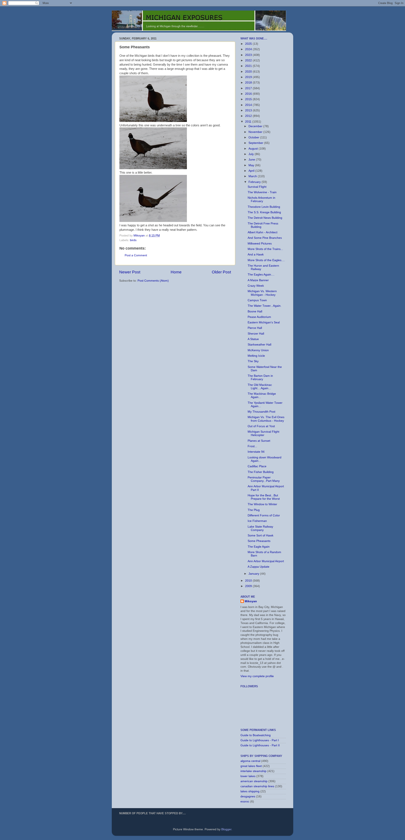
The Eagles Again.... (261, 274)
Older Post (221, 272)
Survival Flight (257, 186)
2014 (249, 105)
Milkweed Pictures (260, 243)
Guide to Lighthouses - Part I (259, 740)
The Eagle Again (259, 546)
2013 (249, 110)
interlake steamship (253, 771)
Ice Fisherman (257, 521)
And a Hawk (256, 254)
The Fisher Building (261, 472)
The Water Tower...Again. (264, 305)
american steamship (253, 781)
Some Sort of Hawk (260, 535)
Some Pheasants (259, 541)
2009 (249, 586)
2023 (249, 55)
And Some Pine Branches (265, 237)
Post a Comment (136, 255)
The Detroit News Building (265, 217)
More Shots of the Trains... (265, 249)
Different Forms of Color (264, 515)
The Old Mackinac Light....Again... (260, 386)
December (255, 126)
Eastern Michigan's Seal (264, 322)
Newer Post (129, 272)
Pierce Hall (255, 328)
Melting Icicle (256, 355)
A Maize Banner (258, 280)
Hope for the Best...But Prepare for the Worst (264, 497)
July (251, 154)
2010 (249, 580)
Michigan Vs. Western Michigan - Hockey (262, 293)
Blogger (226, 829)
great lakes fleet (251, 766)
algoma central (250, 761)
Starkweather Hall (259, 344)
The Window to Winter (262, 504)
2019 (249, 77)
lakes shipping (249, 791)
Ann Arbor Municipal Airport (266, 561)
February (255, 182)
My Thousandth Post (261, 411)
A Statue (253, 339)
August (253, 148)
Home (176, 272)
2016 (249, 93)
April (251, 170)
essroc (244, 801)
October (254, 137)
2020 (249, 71)
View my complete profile (257, 676)
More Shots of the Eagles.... (266, 260)
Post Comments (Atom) (153, 280)
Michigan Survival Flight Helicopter (263, 433)
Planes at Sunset (259, 440)
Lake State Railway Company (260, 528)
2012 (249, 115)
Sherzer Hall (256, 333)
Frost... (252, 446)
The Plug (254, 510)
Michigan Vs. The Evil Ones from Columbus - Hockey (266, 419)
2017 (249, 88)
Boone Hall (255, 311)
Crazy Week (256, 285)
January (254, 573)
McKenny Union (258, 350)
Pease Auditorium (259, 317)
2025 (249, 43)
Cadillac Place (257, 466)
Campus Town (257, 300)
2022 (249, 60)
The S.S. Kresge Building (264, 212)
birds (133, 240)
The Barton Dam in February (260, 377)
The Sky (253, 361)
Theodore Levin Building (264, 206)
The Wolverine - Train (262, 192)
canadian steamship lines (257, 786)
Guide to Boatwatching (255, 735)
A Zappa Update (258, 566)
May (251, 165)
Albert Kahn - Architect (262, 232)
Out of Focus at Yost (261, 426)
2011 (248, 121)
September (256, 143)
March (253, 176)
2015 (249, 99)
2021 (249, 66)
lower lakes (247, 776)
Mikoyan (251, 601)
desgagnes (247, 796)
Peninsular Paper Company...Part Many (264, 479)
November (255, 132)
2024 (249, 49)
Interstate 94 (256, 451)
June (252, 159)
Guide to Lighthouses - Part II (260, 745)
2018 (249, 82)
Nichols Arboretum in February (261, 199)
